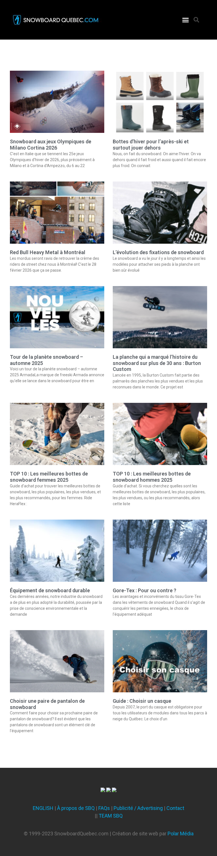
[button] (185, 19)
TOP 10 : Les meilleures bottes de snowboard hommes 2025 (152, 477)
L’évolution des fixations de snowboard (158, 252)
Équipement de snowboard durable (50, 590)
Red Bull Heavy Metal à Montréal (47, 252)
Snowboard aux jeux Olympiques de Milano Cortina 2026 (50, 145)
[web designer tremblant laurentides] (103, 790)
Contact (175, 808)
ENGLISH (43, 808)
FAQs (104, 808)
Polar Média (181, 833)
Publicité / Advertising (138, 808)
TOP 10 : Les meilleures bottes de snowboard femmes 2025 (49, 477)
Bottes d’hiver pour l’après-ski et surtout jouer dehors (151, 145)
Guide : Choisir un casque (142, 701)
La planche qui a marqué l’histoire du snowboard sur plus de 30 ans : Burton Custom (157, 363)
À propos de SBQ (76, 808)
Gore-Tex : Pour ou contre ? (144, 590)
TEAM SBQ (111, 816)
